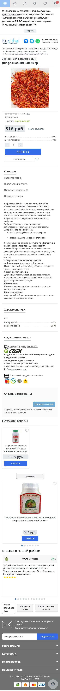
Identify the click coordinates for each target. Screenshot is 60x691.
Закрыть (30, 30)
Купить (23, 151)
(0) (28, 113)
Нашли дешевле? (36, 128)
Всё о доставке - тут (15, 369)
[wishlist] (45, 3)
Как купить (20, 159)
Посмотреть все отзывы (46, 608)
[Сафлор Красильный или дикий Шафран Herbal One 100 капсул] (15, 436)
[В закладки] (37, 159)
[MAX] (26, 41)
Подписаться (47, 636)
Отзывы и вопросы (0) (16, 189)
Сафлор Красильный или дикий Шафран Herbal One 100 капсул (15, 448)
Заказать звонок (50, 42)
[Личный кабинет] (25, 3)
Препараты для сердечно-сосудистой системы (25, 51)
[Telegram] (32, 41)
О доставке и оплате (15, 183)
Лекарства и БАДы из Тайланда (44, 48)
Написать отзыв (44, 404)
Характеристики (13, 177)
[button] (22, 545)
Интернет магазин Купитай (14, 48)
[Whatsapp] (37, 41)
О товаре (10, 171)
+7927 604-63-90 (50, 39)
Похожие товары (13, 196)
